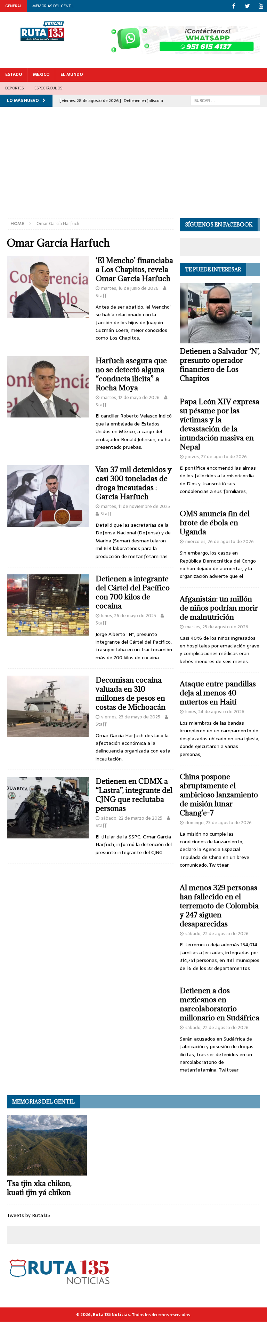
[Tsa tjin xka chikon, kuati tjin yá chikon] (47, 1145)
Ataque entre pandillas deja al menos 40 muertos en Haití (218, 693)
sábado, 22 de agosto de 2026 (217, 933)
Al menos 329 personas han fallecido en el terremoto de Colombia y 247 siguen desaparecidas (219, 906)
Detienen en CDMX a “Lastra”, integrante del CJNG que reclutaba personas (134, 795)
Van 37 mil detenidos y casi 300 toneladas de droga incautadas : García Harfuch (134, 483)
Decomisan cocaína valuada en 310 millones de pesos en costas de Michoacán (130, 693)
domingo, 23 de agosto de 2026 (218, 822)
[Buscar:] (225, 100)
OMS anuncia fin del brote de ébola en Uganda (215, 522)
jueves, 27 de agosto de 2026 (216, 456)
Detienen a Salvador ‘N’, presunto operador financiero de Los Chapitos (220, 365)
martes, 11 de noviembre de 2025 (135, 506)
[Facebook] (234, 6)
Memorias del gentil (53, 6)
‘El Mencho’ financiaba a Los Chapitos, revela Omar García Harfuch (134, 269)
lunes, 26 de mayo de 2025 (128, 615)
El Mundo (71, 74)
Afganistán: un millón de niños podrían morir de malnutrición (219, 608)
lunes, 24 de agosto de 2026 (214, 711)
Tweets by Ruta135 (28, 1215)
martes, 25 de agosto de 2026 (216, 626)
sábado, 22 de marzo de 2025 (131, 818)
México (41, 74)
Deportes (14, 88)
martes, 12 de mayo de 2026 (130, 397)
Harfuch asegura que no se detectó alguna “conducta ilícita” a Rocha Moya (131, 374)
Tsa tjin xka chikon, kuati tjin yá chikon (39, 1188)
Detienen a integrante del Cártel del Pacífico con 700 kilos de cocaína (133, 592)
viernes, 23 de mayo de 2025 (130, 716)
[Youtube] (261, 6)
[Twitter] (247, 6)
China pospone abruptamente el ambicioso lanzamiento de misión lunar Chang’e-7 (219, 795)
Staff (101, 295)
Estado (13, 74)
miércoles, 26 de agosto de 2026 (219, 541)
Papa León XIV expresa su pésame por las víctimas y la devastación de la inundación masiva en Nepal (219, 424)
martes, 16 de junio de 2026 (130, 288)
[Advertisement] (133, 166)
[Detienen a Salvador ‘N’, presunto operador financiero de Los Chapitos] (220, 313)
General (13, 6)
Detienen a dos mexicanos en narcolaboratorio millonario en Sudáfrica (219, 1004)
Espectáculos (48, 88)
